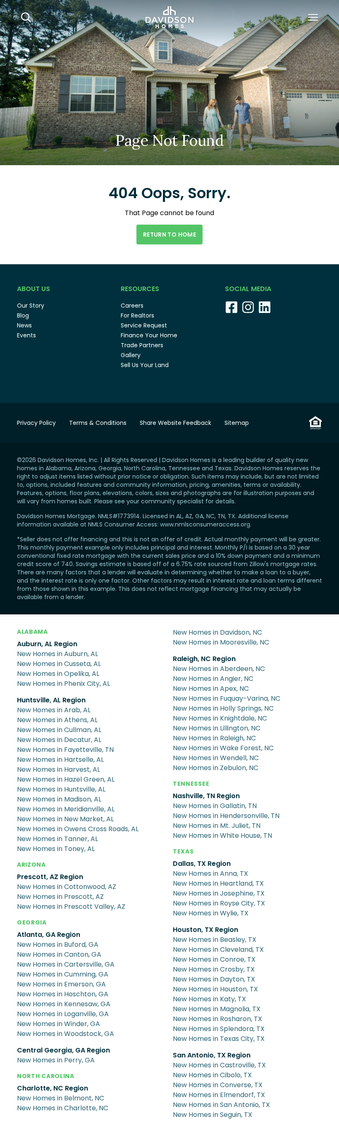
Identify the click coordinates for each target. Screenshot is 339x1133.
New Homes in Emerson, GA (61, 984)
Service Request (144, 325)
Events (26, 335)
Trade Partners (142, 345)
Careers (132, 305)
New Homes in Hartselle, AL (60, 759)
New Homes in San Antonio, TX (221, 1104)
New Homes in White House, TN (222, 835)
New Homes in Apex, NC (211, 688)
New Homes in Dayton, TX (214, 979)
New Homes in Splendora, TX (219, 1028)
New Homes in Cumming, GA (62, 974)
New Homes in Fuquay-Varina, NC (226, 698)
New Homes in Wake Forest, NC (223, 748)
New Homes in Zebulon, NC (215, 768)
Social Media (248, 289)
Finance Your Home (149, 335)
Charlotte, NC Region (52, 1088)
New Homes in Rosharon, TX (217, 1019)
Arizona (31, 864)
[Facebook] (231, 307)
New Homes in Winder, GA (58, 1024)
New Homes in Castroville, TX (219, 1065)
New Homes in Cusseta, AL (59, 663)
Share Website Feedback (175, 423)
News (24, 325)
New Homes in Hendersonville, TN (226, 815)
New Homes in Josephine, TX (219, 893)
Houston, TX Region (205, 929)
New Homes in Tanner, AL (57, 839)
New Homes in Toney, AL (56, 848)
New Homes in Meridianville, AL (66, 809)
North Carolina (45, 1076)
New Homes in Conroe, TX (214, 959)
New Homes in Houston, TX (215, 989)
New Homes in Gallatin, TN (215, 806)
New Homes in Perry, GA (56, 1060)
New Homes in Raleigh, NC (214, 738)
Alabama (32, 632)
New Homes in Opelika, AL (58, 673)
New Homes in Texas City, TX (219, 1038)
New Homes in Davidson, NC (217, 632)
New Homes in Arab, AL (54, 710)
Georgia (32, 922)
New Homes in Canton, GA (59, 954)
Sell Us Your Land (145, 365)
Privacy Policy (36, 423)
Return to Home (169, 234)
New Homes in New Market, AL (65, 819)
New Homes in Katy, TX (209, 999)
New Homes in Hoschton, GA (62, 994)
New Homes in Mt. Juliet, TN (216, 825)
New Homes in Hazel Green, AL (66, 779)
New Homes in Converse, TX (218, 1085)
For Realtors (137, 315)
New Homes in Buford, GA (57, 944)
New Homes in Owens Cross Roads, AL (77, 829)
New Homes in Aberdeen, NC (219, 668)
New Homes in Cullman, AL (59, 730)
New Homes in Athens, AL (57, 720)
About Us (33, 289)
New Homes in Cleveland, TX (218, 949)
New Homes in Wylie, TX (210, 913)
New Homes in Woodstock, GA (65, 1033)
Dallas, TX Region (202, 863)
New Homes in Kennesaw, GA (63, 1004)
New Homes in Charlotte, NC (62, 1108)
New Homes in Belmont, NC (60, 1098)
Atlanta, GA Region (48, 934)
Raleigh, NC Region (204, 659)
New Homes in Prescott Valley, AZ (71, 906)
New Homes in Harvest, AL (58, 769)
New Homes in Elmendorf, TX (219, 1095)
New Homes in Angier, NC (213, 678)
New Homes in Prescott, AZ (60, 896)
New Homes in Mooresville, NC (221, 642)
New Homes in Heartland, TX (218, 883)
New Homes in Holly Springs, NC (223, 708)
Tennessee (191, 784)
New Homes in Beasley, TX (214, 939)
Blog (23, 315)
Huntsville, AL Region (51, 700)
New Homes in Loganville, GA (63, 1014)
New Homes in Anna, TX (210, 873)
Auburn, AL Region (47, 644)
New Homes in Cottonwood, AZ (66, 886)
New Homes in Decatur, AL (59, 739)
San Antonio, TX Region (212, 1055)
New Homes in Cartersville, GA (66, 964)
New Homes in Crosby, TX (214, 969)
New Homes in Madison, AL (59, 799)
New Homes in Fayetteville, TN (65, 749)
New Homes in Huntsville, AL (61, 789)
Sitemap (236, 423)
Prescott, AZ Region (50, 877)
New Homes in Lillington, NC (216, 728)
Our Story (30, 305)
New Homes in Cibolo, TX (212, 1075)
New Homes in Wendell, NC (216, 758)
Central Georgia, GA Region (63, 1050)
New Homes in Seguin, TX (212, 1114)
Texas (183, 851)
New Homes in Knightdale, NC (220, 718)
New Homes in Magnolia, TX (216, 1009)
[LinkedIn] (264, 307)
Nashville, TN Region (206, 796)
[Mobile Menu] (313, 17)
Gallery (131, 355)
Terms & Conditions (98, 423)
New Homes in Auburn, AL (57, 654)
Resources (140, 289)
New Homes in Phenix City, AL (63, 683)
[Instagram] (248, 307)
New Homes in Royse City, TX (219, 903)
